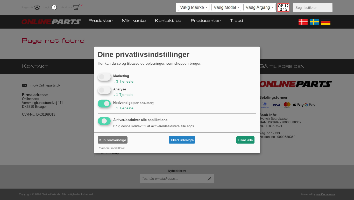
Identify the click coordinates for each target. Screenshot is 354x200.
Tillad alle (245, 140)
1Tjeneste (123, 94)
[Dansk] (303, 22)
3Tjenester (124, 81)
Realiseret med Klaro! (111, 148)
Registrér (27, 7)
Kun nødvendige (112, 140)
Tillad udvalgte (182, 140)
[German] (325, 22)
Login (47, 7)
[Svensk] (314, 22)
